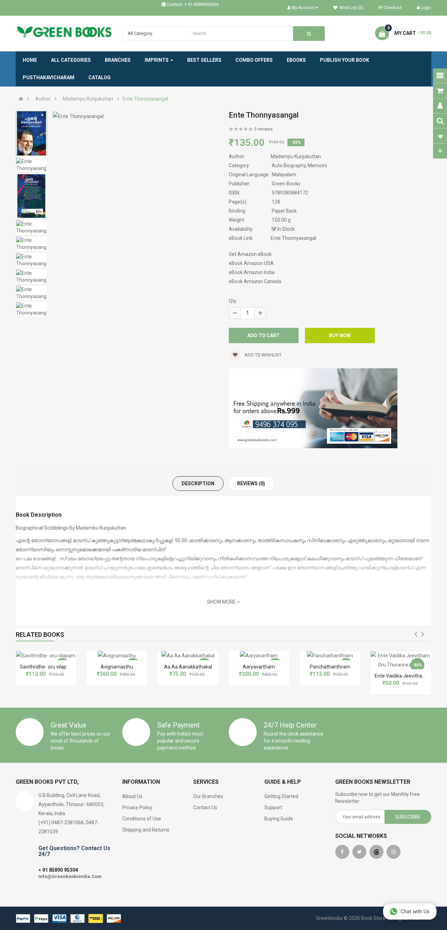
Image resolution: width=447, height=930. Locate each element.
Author (43, 98)
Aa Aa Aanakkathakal (188, 667)
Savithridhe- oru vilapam (47, 667)
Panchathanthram (330, 667)
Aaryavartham (259, 667)
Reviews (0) (251, 483)
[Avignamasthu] (117, 655)
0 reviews (263, 129)
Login (426, 7)
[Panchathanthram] (330, 655)
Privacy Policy (137, 807)
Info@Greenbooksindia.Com (70, 876)
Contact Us (205, 807)
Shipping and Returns (145, 830)
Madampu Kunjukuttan (88, 98)
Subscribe (408, 817)
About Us (132, 796)
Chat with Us (415, 911)
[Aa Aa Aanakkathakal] (188, 655)
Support (273, 807)
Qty (232, 301)
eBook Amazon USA (251, 263)
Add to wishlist (262, 354)
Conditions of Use (141, 818)
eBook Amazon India (251, 272)
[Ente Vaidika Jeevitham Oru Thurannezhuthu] (401, 660)
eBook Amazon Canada (255, 281)
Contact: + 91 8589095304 (192, 4)
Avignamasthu (117, 667)
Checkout (392, 7)
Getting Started (281, 796)
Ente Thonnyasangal (145, 98)
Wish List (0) (351, 7)
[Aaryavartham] (259, 655)
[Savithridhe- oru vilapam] (45, 655)
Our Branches (208, 796)
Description (198, 483)
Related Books (40, 634)
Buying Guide (278, 818)
